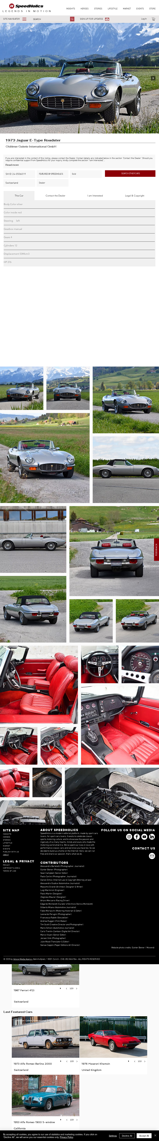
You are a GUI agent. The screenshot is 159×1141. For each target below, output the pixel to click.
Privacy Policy (66, 1137)
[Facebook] (137, 837)
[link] (154, 19)
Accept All (144, 1135)
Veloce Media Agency (22, 959)
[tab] (19, 195)
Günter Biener (138, 947)
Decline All (127, 1135)
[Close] (155, 1136)
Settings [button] (113, 1135)
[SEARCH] (72, 19)
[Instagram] (129, 837)
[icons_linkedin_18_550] (152, 837)
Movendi (150, 947)
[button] (17, 19)
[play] (61, 987)
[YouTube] (144, 837)
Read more (12, 165)
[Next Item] (153, 78)
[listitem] (45, 975)
